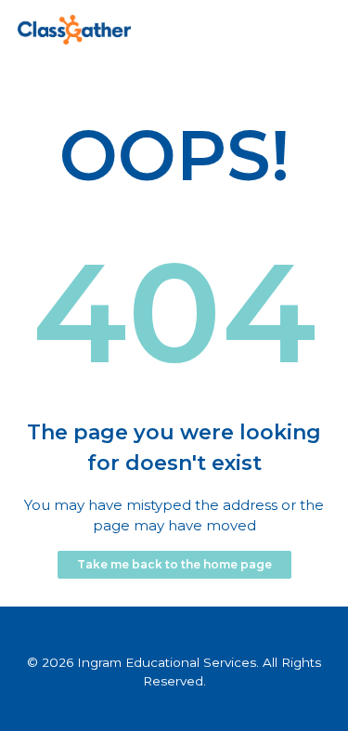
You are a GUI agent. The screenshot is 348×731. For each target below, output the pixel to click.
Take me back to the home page (174, 564)
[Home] (74, 39)
